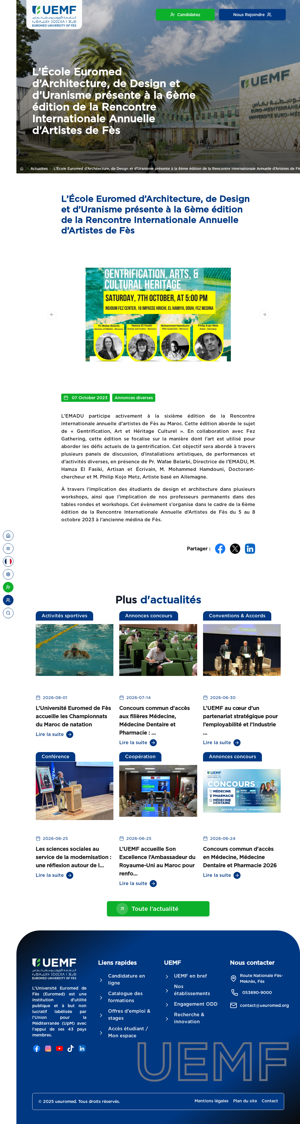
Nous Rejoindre (249, 14)
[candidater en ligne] (8, 587)
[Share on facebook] (220, 549)
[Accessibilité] (8, 574)
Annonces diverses (134, 397)
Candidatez (188, 14)
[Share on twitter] (235, 549)
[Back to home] (8, 535)
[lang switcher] (8, 548)
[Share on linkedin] (250, 549)
